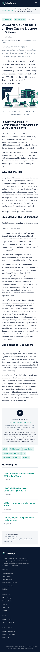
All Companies (7, 580)
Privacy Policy (7, 619)
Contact (5, 610)
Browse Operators (8, 631)
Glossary (5, 604)
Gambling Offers (8, 586)
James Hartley (18, 40)
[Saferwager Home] (9, 3)
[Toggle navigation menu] (36, 3)
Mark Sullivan (8, 37)
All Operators (6, 576)
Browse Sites (6, 637)
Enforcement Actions (9, 583)
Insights (5, 589)
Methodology (7, 598)
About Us (5, 607)
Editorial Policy (7, 601)
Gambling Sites (7, 573)
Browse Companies (8, 634)
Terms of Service (8, 622)
